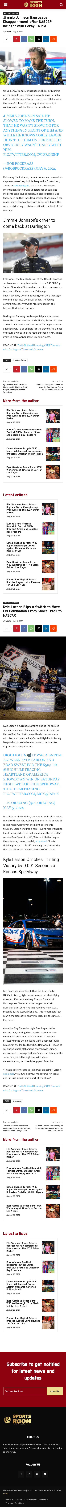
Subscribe (54, 1391)
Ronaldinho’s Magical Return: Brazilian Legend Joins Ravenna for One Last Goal (23, 582)
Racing (7, 13)
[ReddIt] (53, 39)
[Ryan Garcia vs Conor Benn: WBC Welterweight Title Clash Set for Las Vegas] (53, 472)
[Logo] (33, 4)
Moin (8, 31)
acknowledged (21, 185)
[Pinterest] (16, 39)
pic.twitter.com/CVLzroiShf (31, 155)
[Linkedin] (46, 39)
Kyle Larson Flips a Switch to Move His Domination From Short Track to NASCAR (50, 387)
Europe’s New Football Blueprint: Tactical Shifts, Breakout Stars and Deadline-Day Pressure (24, 432)
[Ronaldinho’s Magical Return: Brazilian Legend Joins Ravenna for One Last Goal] (48, 584)
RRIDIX (5, 1493)
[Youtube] (45, 1474)
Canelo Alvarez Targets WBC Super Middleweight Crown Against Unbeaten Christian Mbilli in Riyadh (24, 451)
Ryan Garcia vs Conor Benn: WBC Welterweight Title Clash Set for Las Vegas (24, 470)
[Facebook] (24, 39)
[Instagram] (29, 1474)
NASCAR (15, 13)
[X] (38, 39)
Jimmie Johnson (19, 360)
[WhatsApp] (31, 39)
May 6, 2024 (45, 168)
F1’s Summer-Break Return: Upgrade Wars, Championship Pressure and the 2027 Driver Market (22, 414)
